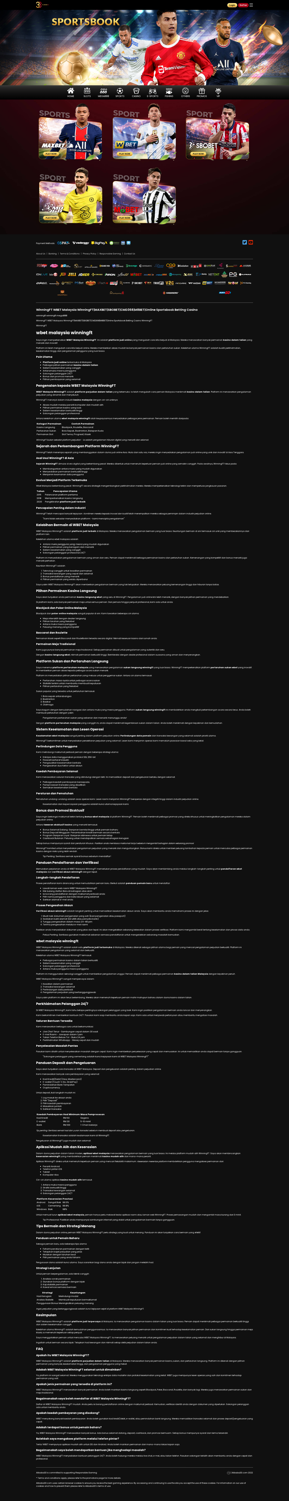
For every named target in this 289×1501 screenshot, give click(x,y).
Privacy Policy (89, 253)
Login (232, 5)
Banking (53, 253)
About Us (40, 253)
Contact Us (129, 253)
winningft (41, 315)
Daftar (243, 5)
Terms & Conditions (70, 253)
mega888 (62, 315)
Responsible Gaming (110, 253)
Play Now (51, 153)
